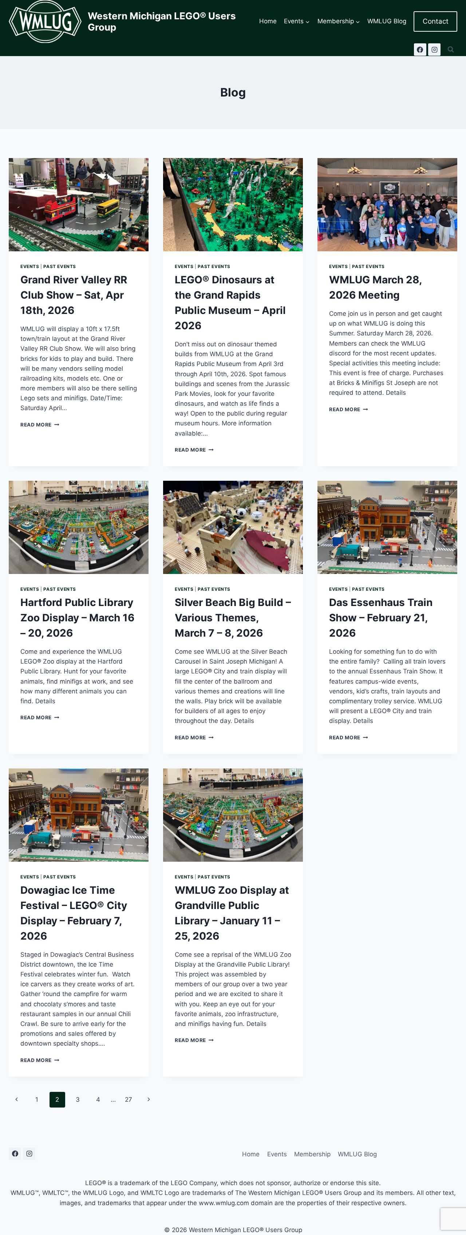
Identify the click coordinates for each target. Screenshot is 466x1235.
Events (29, 266)
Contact (436, 21)
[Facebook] (420, 49)
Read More (39, 425)
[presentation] (79, 204)
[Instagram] (434, 49)
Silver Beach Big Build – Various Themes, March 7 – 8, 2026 (233, 617)
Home (268, 21)
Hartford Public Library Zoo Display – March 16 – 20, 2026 (77, 617)
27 (128, 1099)
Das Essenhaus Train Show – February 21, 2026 (381, 617)
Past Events (59, 266)
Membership (312, 1154)
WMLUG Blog (386, 21)
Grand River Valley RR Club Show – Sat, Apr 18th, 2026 (73, 295)
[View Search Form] (450, 49)
